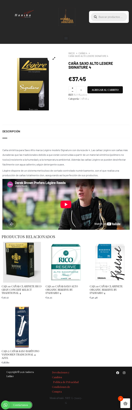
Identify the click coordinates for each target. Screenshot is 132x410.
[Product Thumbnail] (53, 58)
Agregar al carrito (105, 89)
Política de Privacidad (66, 382)
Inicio (71, 53)
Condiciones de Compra (61, 389)
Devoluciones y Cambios (60, 375)
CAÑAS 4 (83, 53)
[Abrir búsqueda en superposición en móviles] (109, 17)
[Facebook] (117, 372)
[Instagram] (124, 372)
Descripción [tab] (11, 131)
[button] (66, 38)
